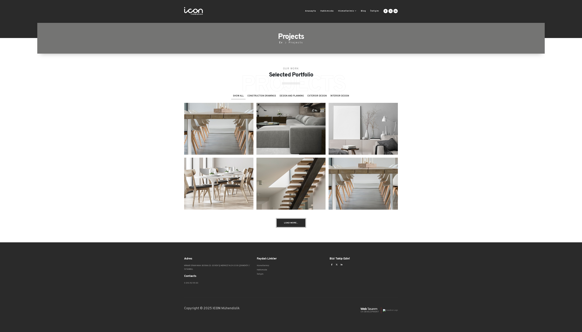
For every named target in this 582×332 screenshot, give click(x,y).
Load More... (291, 223)
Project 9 (219, 126)
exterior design (317, 96)
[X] (390, 11)
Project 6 (219, 181)
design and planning (292, 96)
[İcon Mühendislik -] (193, 11)
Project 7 (363, 126)
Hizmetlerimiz (346, 11)
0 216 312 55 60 (191, 283)
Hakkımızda (327, 11)
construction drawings (261, 96)
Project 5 (291, 181)
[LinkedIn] (395, 11)
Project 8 (291, 126)
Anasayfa (310, 11)
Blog (363, 11)
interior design (339, 96)
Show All (238, 96)
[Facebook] (385, 11)
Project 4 (363, 181)
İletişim (374, 11)
